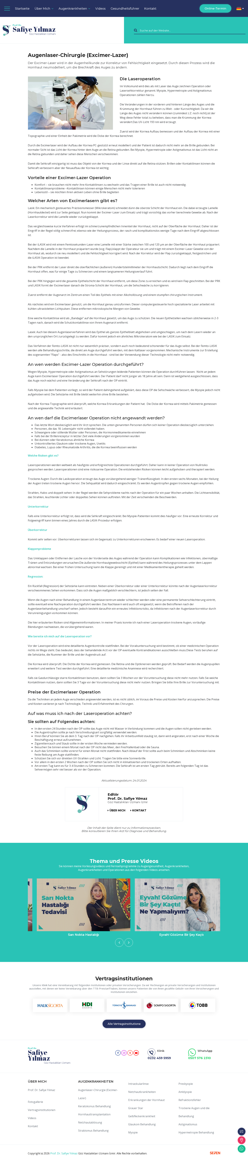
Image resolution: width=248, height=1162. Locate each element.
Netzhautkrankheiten (142, 1092)
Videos (32, 1118)
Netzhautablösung (90, 1122)
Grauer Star (135, 1108)
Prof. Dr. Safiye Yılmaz (41, 1090)
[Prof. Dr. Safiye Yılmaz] (82, 804)
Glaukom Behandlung (142, 1124)
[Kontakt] (241, 1140)
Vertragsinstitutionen (41, 1110)
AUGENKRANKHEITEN (95, 1081)
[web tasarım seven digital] (215, 1153)
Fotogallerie (35, 1102)
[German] (240, 8)
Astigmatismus (187, 1124)
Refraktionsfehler (189, 1100)
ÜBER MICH (117, 810)
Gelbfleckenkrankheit (141, 1116)
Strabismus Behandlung (93, 1130)
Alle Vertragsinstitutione (124, 1023)
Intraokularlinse (138, 1084)
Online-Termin (215, 8)
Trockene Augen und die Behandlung (194, 1112)
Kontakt (150, 8)
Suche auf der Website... (155, 30)
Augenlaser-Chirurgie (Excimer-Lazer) (98, 1094)
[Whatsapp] (241, 1149)
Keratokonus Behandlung (94, 1106)
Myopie (133, 1132)
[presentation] (119, 942)
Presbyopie (185, 1084)
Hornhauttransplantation (94, 1114)
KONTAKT (139, 810)
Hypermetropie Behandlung (196, 1132)
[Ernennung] (241, 1131)
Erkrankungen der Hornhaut (146, 1100)
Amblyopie (185, 1092)
